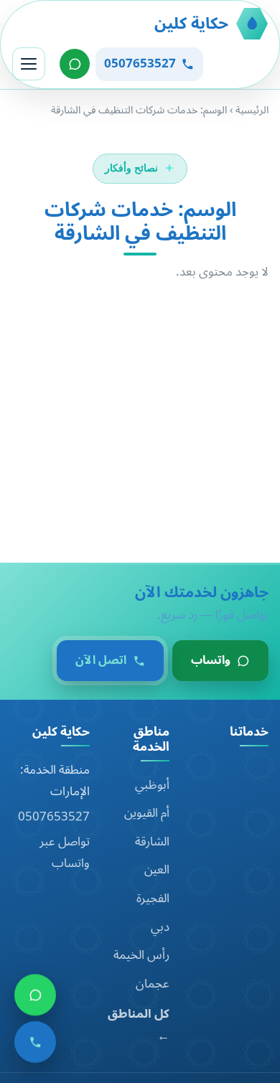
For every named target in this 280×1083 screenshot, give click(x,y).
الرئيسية (252, 110)
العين (156, 870)
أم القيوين (146, 813)
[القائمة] (28, 63)
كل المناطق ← (138, 1025)
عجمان (152, 984)
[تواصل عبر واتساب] (75, 64)
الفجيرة (152, 898)
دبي (160, 927)
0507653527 (54, 817)
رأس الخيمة (141, 955)
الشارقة (152, 842)
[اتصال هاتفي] (35, 1047)
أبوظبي (152, 785)
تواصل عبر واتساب (64, 853)
